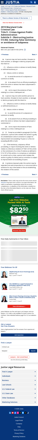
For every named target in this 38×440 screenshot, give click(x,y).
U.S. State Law (7, 393)
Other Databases (8, 398)
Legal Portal (19, 420)
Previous (5, 54)
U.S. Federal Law (8, 389)
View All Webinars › (19, 306)
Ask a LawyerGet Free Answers (8, 325)
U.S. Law (7, 6)
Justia (2, 6)
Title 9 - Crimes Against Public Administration (13, 10)
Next (34, 54)
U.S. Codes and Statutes (18, 6)
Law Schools (6, 385)
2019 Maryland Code (7, 8)
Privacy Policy (19, 433)
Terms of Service (19, 430)
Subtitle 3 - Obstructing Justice (9, 11)
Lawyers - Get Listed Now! (19, 357)
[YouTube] (13, 413)
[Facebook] (15, 413)
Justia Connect (19, 417)
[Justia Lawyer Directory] (28, 413)
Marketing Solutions (9, 402)
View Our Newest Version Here (12, 22)
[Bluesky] (23, 413)
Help (19, 427)
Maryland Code (30, 6)
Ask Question (19, 335)
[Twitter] (25, 413)
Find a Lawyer (6, 343)
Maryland (3, 182)
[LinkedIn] (10, 413)
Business (5, 380)
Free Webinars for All (9, 267)
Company (19, 423)
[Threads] (20, 413)
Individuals (6, 376)
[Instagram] (18, 413)
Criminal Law (17, 8)
